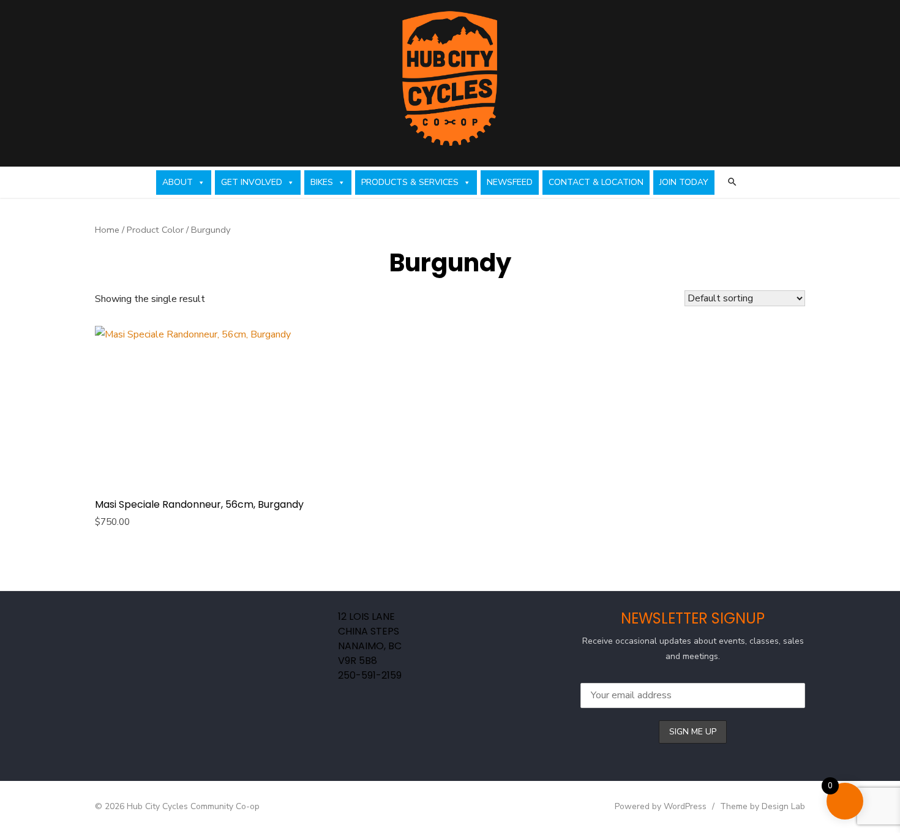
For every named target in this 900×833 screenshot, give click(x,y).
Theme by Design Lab (762, 806)
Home (107, 230)
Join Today (683, 182)
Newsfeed (510, 182)
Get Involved (251, 182)
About (177, 182)
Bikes (321, 182)
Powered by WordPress (661, 806)
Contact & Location (596, 182)
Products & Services (410, 182)
